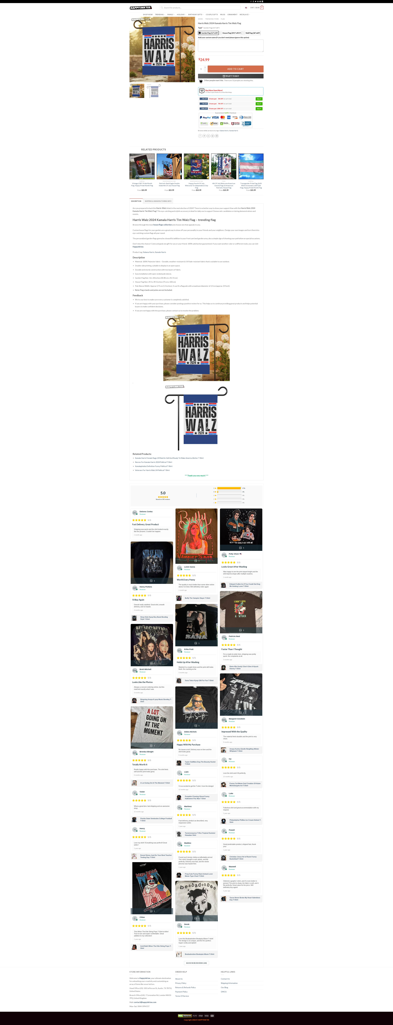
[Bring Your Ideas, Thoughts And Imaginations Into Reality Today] (140, 8)
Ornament (232, 14)
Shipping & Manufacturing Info (158, 201)
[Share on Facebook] (200, 136)
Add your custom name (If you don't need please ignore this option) (223, 37)
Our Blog (224, 987)
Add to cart (235, 69)
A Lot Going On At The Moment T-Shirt (155, 783)
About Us (179, 979)
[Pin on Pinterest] (213, 136)
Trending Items (212, 19)
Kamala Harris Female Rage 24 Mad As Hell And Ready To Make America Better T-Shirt (169, 458)
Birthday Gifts (195, 14)
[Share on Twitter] (204, 136)
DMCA (223, 992)
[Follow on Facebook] (251, 1)
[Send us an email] (258, 1)
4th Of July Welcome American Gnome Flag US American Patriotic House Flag (223, 185)
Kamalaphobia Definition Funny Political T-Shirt (153, 466)
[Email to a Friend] (208, 136)
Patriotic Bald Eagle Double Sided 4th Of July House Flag (169, 184)
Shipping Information (229, 983)
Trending (159, 14)
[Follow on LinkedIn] (262, 1)
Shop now (148, 14)
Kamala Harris (233, 130)
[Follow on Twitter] (255, 1)
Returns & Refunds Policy (185, 987)
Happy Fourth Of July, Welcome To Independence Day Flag (196, 185)
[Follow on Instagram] (253, 1)
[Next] (191, 49)
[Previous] (133, 49)
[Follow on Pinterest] (260, 1)
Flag (223, 19)
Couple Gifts (212, 14)
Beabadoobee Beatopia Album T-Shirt (199, 954)
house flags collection (162, 225)
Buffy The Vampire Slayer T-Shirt (197, 598)
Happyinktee (138, 247)
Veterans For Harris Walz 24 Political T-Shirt (152, 470)
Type (200, 28)
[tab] (136, 201)
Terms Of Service (182, 996)
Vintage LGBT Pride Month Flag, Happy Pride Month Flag (142, 184)
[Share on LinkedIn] (217, 136)
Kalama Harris (224, 130)
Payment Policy (181, 992)
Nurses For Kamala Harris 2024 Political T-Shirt (153, 462)
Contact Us (225, 979)
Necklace (244, 14)
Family (170, 14)
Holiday (181, 14)
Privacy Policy (180, 983)
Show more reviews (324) (196, 963)
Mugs (222, 14)
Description (136, 201)
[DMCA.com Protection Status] (185, 1016)
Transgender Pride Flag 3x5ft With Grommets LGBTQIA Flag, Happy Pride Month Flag (251, 185)
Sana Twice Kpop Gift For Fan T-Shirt (199, 680)
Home (200, 19)
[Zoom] (132, 79)
